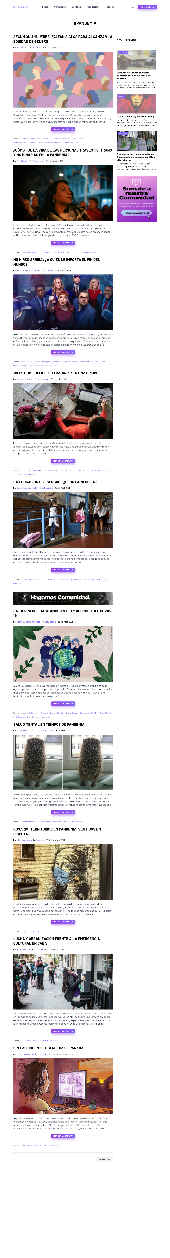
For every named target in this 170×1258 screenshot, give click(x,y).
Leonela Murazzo (25, 730)
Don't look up (27, 362)
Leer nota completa (63, 129)
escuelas (83, 579)
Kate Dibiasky (100, 362)
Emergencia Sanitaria (69, 362)
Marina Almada (24, 840)
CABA (28, 1041)
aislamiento (26, 252)
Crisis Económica (58, 470)
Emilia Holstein (24, 949)
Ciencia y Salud (46, 730)
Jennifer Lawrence (86, 362)
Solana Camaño (25, 379)
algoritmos (26, 470)
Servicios (76, 7)
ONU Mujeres (78, 139)
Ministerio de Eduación (40, 1145)
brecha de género (29, 139)
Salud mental (77, 822)
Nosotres (111, 7)
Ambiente (45, 713)
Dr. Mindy (37, 362)
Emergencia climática (51, 362)
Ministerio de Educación (98, 579)
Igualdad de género (59, 139)
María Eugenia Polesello (28, 270)
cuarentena (45, 717)
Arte (23, 1041)
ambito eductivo (28, 579)
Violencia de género (70, 143)
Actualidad (38, 161)
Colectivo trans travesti (52, 252)
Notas (45, 7)
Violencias (46, 1054)
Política (37, 47)
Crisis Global (71, 470)
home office (96, 470)
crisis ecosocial (19, 717)
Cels (39, 252)
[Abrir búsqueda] (133, 7)
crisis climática (43, 139)
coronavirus (36, 470)
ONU (70, 139)
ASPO (34, 252)
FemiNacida (22, 47)
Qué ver (48, 270)
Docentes (65, 579)
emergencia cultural (40, 1041)
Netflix (32, 366)
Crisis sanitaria (84, 470)
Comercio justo (72, 713)
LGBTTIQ (66, 252)
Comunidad (60, 7)
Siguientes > (104, 1159)
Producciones (94, 7)
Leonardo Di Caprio (20, 366)
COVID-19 (46, 470)
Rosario (40, 931)
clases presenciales (44, 579)
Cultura (39, 949)
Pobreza (57, 143)
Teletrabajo (31, 474)
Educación (75, 579)
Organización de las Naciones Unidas (28, 143)
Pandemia (49, 143)
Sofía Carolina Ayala (27, 488)
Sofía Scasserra (19, 474)
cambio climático (57, 713)
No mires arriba (42, 366)
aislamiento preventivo (31, 713)
